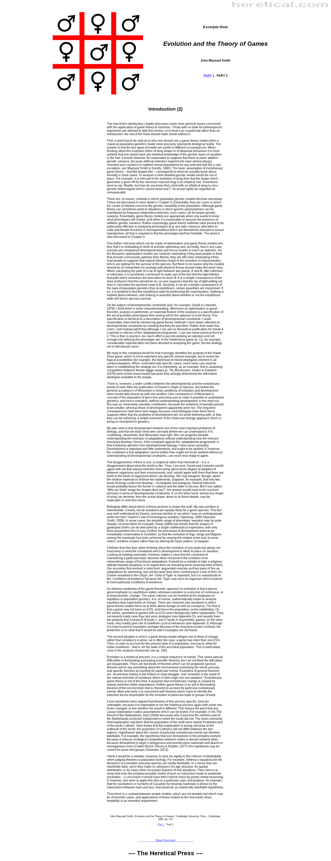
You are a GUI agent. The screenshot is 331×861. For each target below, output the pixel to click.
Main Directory (165, 840)
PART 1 (208, 75)
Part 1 (161, 824)
